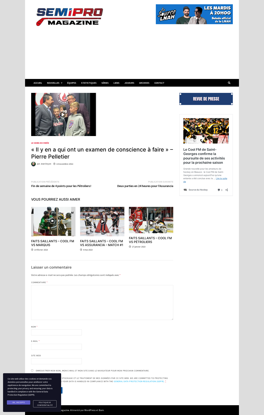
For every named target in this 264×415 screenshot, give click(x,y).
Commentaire (39, 282)
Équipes (71, 82)
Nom (34, 326)
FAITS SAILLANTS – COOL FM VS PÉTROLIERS (150, 240)
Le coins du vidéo (40, 143)
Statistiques (89, 82)
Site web (36, 355)
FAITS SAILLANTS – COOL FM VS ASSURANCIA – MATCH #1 (101, 243)
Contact (159, 82)
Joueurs (129, 82)
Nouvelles (53, 82)
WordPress (90, 410)
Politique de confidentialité (45, 403)
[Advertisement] (132, 56)
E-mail (35, 341)
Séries (105, 82)
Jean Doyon (45, 164)
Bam (101, 410)
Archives (144, 82)
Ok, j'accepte (18, 402)
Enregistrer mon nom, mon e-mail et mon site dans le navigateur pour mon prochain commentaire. (92, 370)
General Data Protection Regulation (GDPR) (139, 381)
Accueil (38, 82)
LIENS (116, 82)
